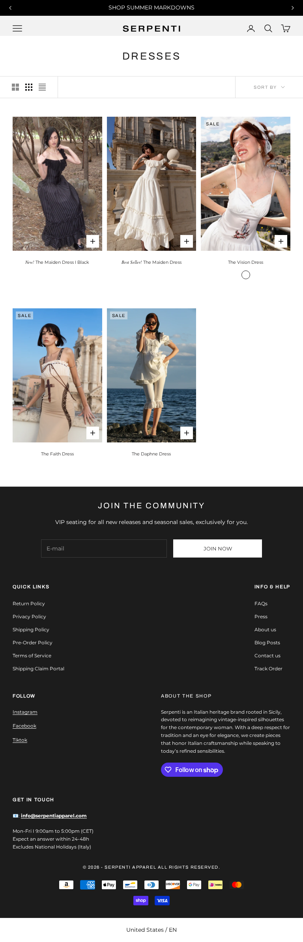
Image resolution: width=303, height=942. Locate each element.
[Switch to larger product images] (15, 87)
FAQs (260, 603)
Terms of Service (32, 655)
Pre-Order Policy (32, 642)
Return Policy (29, 603)
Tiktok (20, 740)
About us (265, 629)
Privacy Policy (29, 616)
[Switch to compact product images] (42, 87)
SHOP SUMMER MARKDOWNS (151, 7)
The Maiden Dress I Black (57, 262)
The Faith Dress (57, 454)
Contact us (267, 655)
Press (260, 616)
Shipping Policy (31, 629)
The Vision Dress (245, 262)
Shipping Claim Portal (38, 669)
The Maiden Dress (151, 262)
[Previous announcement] (10, 8)
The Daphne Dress (151, 454)
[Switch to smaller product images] (28, 87)
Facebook (24, 726)
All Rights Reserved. (189, 867)
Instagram (25, 712)
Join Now (218, 548)
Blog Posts (267, 642)
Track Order (268, 669)
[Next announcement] (292, 8)
